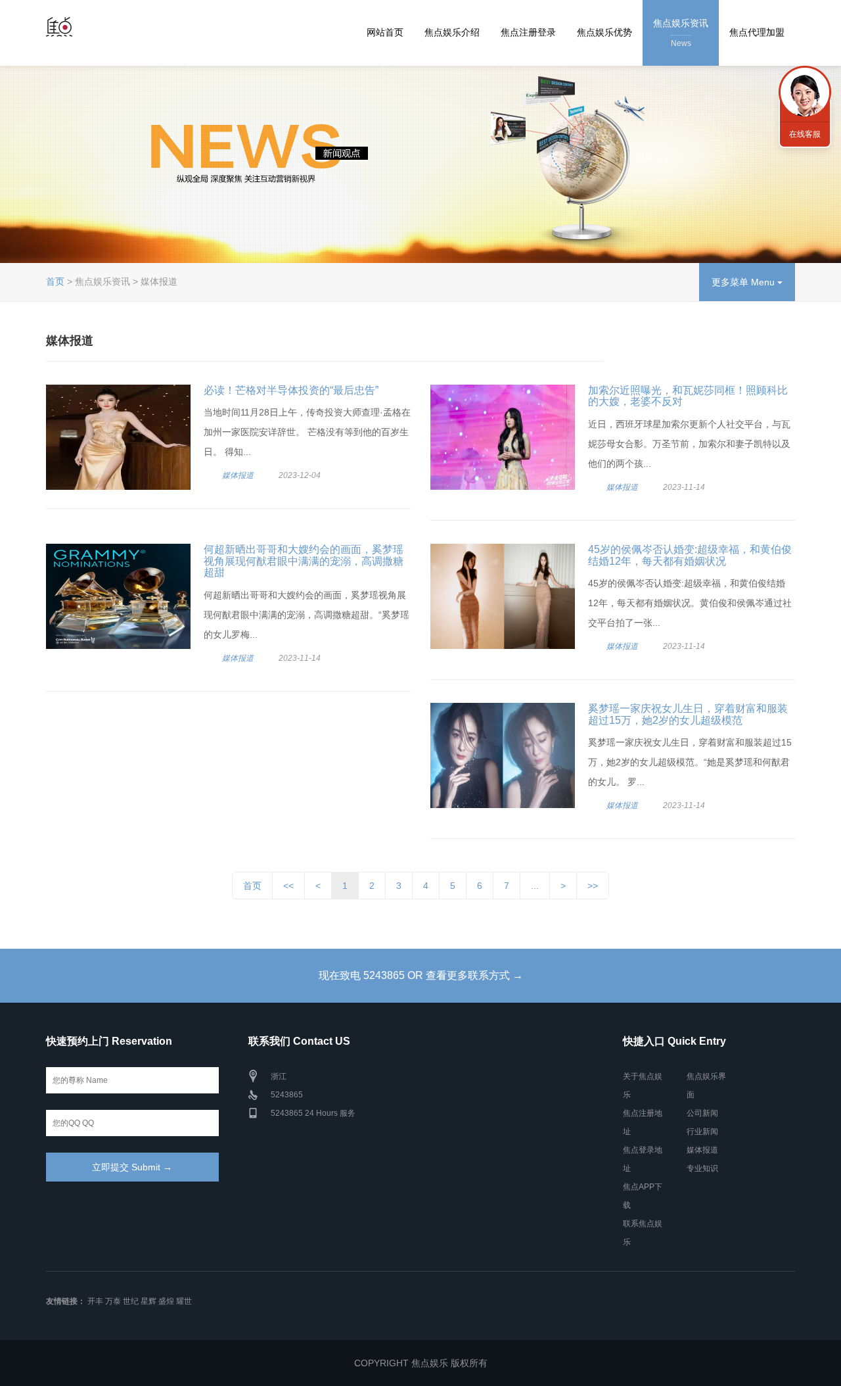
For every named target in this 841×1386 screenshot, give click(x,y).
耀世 (184, 1301)
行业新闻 (702, 1131)
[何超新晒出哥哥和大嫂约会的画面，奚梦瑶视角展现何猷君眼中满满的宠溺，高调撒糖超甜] (118, 596)
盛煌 (166, 1301)
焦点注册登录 (528, 32)
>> (592, 885)
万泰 (113, 1301)
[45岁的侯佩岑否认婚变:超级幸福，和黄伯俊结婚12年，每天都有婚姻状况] (502, 596)
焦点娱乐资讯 (680, 33)
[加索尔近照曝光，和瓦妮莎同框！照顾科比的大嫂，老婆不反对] (502, 437)
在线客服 (805, 134)
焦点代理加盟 (756, 32)
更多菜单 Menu (744, 282)
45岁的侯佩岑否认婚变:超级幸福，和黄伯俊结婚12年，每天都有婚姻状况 (690, 555)
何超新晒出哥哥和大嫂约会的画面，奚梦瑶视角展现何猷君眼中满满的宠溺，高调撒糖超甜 (303, 561)
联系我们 (805, 92)
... (535, 885)
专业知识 (702, 1168)
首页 (55, 281)
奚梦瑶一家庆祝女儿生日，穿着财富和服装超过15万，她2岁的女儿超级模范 (688, 714)
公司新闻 (702, 1113)
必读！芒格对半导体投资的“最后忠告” (291, 390)
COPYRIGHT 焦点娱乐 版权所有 (421, 1363)
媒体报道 (238, 475)
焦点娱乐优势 (604, 32)
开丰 (95, 1301)
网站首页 (385, 32)
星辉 (148, 1301)
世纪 (131, 1301)
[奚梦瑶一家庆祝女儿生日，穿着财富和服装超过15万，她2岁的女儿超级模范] (502, 755)
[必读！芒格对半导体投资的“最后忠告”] (118, 437)
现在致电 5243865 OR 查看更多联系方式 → (421, 975)
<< (288, 885)
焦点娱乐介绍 (452, 32)
